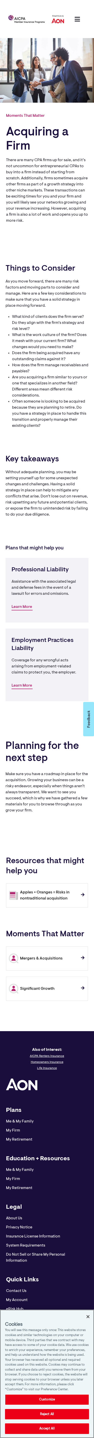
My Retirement (19, 1140)
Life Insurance (47, 1068)
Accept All (46, 1428)
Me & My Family (20, 1121)
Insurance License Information (33, 1236)
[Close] (87, 1316)
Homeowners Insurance (47, 1062)
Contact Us (16, 1291)
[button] (88, 719)
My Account (17, 1300)
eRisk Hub (14, 1309)
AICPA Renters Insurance (47, 1056)
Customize (47, 1399)
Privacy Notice (19, 1227)
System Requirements (25, 1246)
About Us (14, 1218)
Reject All (47, 1414)
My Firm (13, 1131)
